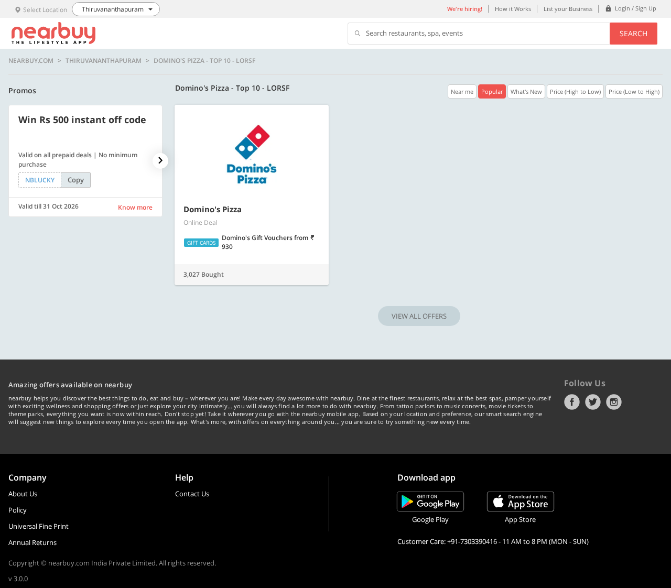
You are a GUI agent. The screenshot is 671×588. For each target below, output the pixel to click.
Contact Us (192, 493)
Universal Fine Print (38, 526)
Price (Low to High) (634, 91)
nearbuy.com (30, 60)
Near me (462, 91)
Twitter (593, 402)
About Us (22, 493)
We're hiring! (464, 9)
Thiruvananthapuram (104, 60)
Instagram (614, 402)
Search (633, 33)
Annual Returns (32, 542)
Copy (76, 179)
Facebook (572, 402)
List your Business (568, 9)
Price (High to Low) (575, 91)
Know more (135, 207)
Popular (492, 91)
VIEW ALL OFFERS (419, 316)
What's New (526, 91)
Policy (17, 510)
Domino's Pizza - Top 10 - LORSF (204, 60)
